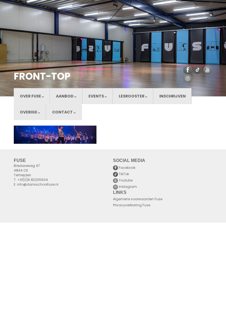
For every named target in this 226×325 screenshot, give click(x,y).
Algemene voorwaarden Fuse (137, 199)
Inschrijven (172, 96)
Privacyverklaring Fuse (131, 205)
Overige (29, 112)
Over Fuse (31, 96)
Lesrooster (132, 96)
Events (96, 96)
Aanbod (65, 96)
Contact (63, 112)
